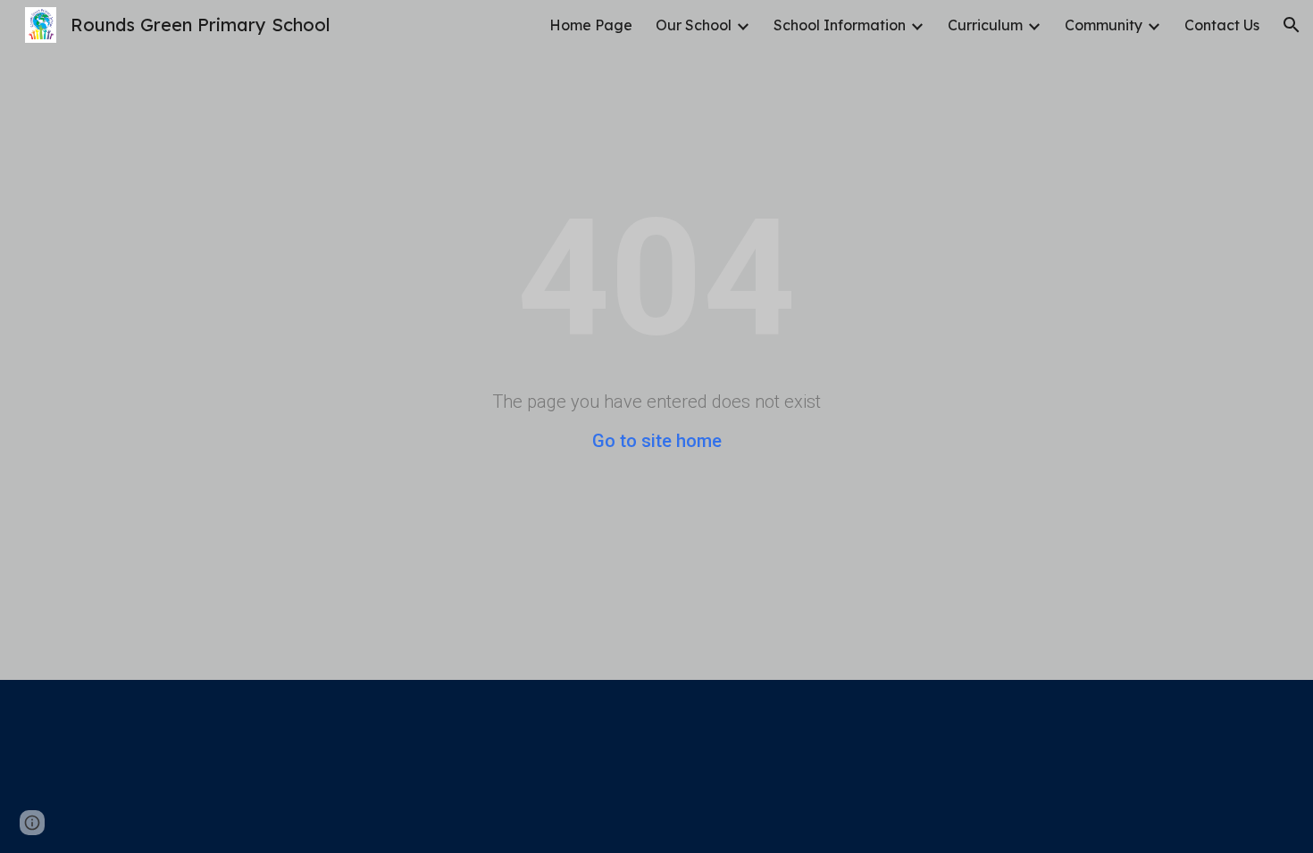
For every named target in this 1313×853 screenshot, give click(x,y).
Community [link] (1103, 25)
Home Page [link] (590, 25)
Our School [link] (694, 25)
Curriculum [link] (985, 25)
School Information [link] (840, 25)
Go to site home (657, 440)
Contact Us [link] (1221, 25)
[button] (1291, 25)
